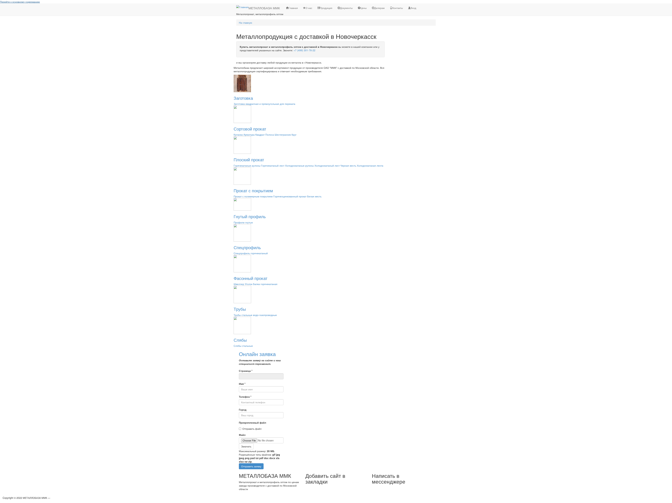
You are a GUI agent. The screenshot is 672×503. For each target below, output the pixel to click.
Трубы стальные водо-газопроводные (255, 315)
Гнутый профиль (250, 216)
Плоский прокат (249, 159)
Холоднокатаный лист (327, 165)
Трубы (240, 309)
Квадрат (260, 134)
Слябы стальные (243, 345)
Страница (245, 370)
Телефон (245, 396)
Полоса (269, 134)
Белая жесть (314, 196)
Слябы (240, 340)
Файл (242, 435)
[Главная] (242, 7)
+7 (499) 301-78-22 (304, 50)
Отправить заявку (251, 466)
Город (242, 409)
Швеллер (239, 284)
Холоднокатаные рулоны (299, 165)
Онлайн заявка (257, 354)
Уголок (248, 284)
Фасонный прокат (250, 278)
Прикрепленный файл (252, 422)
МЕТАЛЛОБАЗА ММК (264, 8)
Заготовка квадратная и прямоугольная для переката (264, 103)
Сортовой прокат (250, 129)
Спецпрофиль (247, 247)
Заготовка (243, 98)
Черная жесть (348, 165)
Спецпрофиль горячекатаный (251, 253)
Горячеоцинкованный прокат (289, 196)
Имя (242, 383)
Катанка (238, 134)
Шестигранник (283, 134)
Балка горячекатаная (265, 284)
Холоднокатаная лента (370, 165)
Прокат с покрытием (253, 190)
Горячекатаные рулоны (247, 165)
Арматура (249, 134)
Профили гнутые (243, 222)
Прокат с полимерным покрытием (253, 196)
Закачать (246, 446)
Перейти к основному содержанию (20, 1)
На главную (245, 22)
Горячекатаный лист (272, 165)
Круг (294, 134)
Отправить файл (251, 428)
